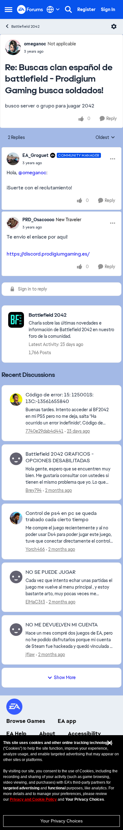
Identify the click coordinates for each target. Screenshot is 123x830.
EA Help (16, 733)
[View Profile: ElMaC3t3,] (16, 577)
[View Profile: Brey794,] (16, 458)
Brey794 (34, 490)
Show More (65, 677)
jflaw (30, 654)
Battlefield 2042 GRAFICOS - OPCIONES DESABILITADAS (60, 457)
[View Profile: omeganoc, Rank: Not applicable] (13, 47)
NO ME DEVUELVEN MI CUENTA (62, 625)
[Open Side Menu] (8, 9)
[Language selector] (53, 9)
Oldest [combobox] (105, 138)
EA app (67, 721)
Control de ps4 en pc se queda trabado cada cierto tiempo (61, 516)
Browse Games (25, 721)
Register (86, 9)
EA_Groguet (35, 155)
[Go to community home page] (30, 9)
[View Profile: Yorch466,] (16, 518)
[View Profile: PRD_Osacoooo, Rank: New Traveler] (13, 223)
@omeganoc (32, 172)
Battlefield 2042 (25, 26)
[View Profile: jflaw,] (16, 629)
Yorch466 (35, 549)
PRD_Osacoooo (38, 219)
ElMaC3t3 (35, 602)
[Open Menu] (113, 26)
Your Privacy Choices (61, 820)
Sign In (108, 9)
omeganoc (35, 44)
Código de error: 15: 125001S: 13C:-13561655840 (59, 398)
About (47, 733)
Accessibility (84, 733)
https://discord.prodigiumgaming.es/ (48, 254)
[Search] (68, 9)
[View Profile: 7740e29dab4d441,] (16, 399)
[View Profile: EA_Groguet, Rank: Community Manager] (13, 159)
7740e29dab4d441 (44, 431)
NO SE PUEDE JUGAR (51, 572)
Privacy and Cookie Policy (33, 799)
